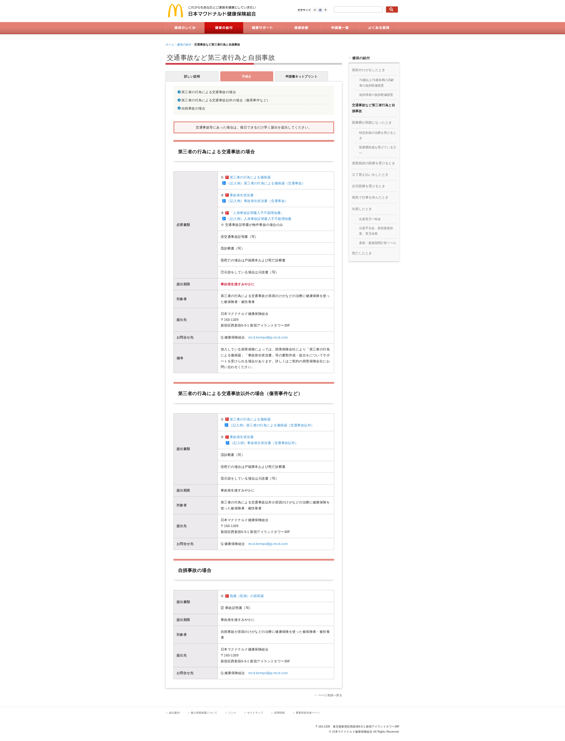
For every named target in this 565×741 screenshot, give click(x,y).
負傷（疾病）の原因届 (247, 596)
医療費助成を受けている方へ (377, 150)
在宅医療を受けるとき (368, 186)
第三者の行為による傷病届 (250, 177)
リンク (232, 712)
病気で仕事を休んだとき (370, 197)
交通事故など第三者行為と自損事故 (373, 108)
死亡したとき (362, 253)
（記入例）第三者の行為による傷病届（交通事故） (266, 183)
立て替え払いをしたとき (370, 174)
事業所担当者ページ (308, 712)
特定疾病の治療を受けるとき (377, 135)
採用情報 (279, 712)
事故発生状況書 (242, 195)
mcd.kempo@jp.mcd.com (268, 337)
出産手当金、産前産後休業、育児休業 (376, 231)
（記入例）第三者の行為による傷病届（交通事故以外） (271, 425)
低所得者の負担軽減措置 (376, 94)
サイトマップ (255, 712)
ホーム (170, 44)
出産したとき (362, 209)
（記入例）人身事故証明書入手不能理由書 (259, 219)
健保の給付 (184, 44)
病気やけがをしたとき (368, 70)
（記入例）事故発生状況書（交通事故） (257, 201)
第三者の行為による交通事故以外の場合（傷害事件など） (225, 100)
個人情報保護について (204, 712)
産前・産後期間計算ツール (377, 243)
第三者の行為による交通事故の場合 (208, 92)
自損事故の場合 (193, 108)
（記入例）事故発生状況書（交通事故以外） (264, 443)
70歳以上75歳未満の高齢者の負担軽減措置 (376, 82)
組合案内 (174, 712)
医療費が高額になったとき (372, 122)
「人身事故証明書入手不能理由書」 (257, 213)
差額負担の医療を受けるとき (373, 163)
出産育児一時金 (370, 219)
